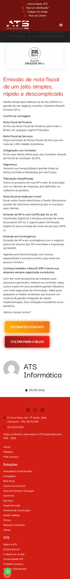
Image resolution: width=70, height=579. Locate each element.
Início (11, 31)
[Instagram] (35, 410)
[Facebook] (27, 410)
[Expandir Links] (7, 571)
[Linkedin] (42, 410)
